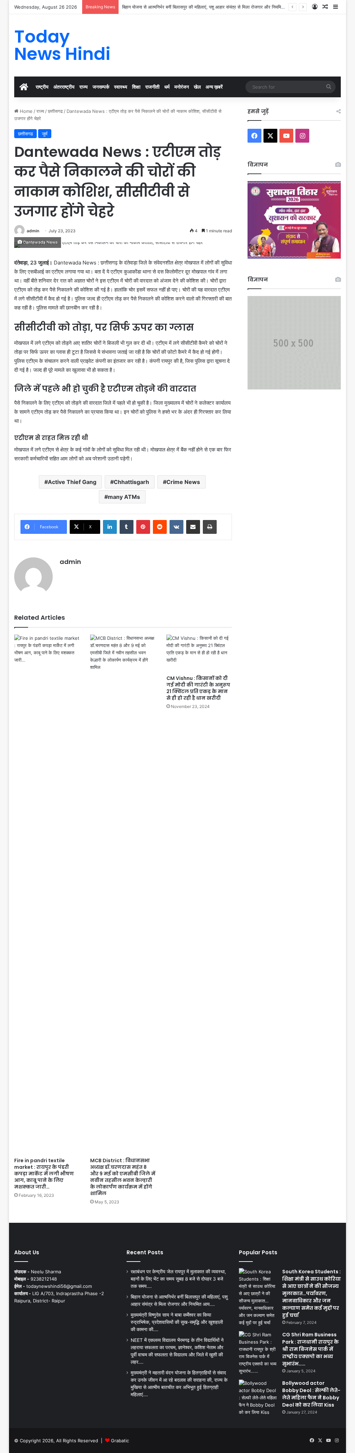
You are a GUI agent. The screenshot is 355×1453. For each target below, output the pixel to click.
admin (33, 230)
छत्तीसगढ (55, 111)
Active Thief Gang (72, 481)
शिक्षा (136, 87)
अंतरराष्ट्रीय (64, 87)
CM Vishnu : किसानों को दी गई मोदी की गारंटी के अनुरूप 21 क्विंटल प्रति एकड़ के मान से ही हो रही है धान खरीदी (198, 688)
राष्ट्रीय (42, 87)
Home (25, 111)
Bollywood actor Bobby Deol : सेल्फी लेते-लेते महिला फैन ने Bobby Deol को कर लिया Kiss (311, 1394)
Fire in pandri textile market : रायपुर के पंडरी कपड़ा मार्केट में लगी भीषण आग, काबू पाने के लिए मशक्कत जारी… (44, 1173)
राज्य (83, 87)
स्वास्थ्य (120, 87)
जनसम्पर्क (101, 87)
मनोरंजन (181, 87)
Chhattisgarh (131, 481)
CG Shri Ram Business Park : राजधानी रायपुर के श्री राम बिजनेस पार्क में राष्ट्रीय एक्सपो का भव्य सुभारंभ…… (310, 1349)
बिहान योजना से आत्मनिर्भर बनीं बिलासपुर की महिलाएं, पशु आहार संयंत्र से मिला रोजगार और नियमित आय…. (209, 7)
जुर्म (44, 133)
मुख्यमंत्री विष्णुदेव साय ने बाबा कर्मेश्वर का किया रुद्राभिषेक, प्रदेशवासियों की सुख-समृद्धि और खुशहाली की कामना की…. (177, 1322)
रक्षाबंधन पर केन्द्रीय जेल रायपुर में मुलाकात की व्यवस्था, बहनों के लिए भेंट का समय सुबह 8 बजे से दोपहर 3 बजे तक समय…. (178, 1279)
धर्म (167, 87)
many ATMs (124, 496)
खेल (197, 87)
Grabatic (120, 1440)
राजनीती (152, 87)
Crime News (183, 481)
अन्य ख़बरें (214, 87)
